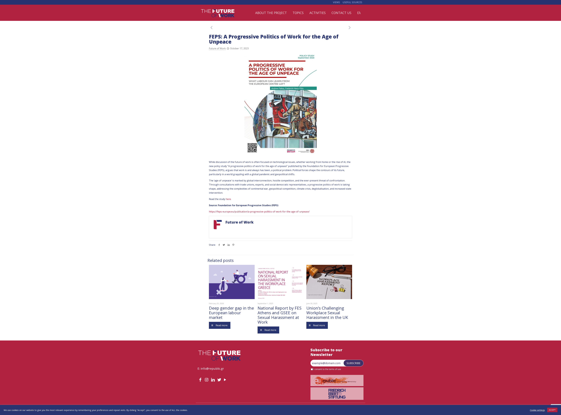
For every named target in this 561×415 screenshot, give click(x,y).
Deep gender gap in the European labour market (231, 312)
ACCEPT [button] (552, 410)
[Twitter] (219, 379)
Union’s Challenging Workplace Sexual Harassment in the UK (327, 312)
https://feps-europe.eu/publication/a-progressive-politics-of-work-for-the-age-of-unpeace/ (259, 211)
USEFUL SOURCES (352, 2)
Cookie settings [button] (537, 410)
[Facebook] (200, 379)
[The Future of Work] (217, 13)
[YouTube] (225, 379)
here (228, 199)
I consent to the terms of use (327, 369)
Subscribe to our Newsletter (326, 352)
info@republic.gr (212, 369)
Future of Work (217, 48)
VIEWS (336, 2)
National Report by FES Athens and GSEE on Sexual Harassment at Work (280, 315)
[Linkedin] (213, 379)
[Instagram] (206, 379)
